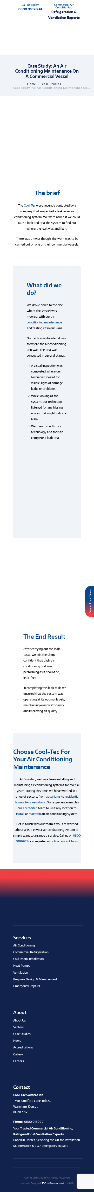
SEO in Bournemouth (53, 1183)
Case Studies (51, 84)
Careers (18, 1061)
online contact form (64, 841)
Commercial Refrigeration (30, 952)
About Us (19, 1020)
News (17, 1040)
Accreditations (23, 1047)
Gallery (18, 1054)
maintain (35, 814)
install (20, 814)
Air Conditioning (24, 945)
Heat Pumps (21, 965)
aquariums (53, 796)
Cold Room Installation (28, 959)
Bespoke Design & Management (35, 979)
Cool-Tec (29, 205)
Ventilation (20, 972)
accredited (30, 808)
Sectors (18, 1027)
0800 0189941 (34, 1121)
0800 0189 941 (30, 9)
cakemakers (36, 802)
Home (31, 84)
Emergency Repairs (26, 986)
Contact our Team (90, 601)
